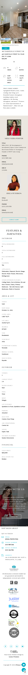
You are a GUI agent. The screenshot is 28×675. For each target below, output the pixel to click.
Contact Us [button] (14, 516)
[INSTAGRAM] (11, 646)
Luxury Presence (14, 656)
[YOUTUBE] (22, 646)
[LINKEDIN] (16, 646)
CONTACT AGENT (14, 219)
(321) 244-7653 (9, 550)
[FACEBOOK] (5, 646)
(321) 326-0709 (6, 206)
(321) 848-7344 (6, 158)
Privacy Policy (20, 665)
